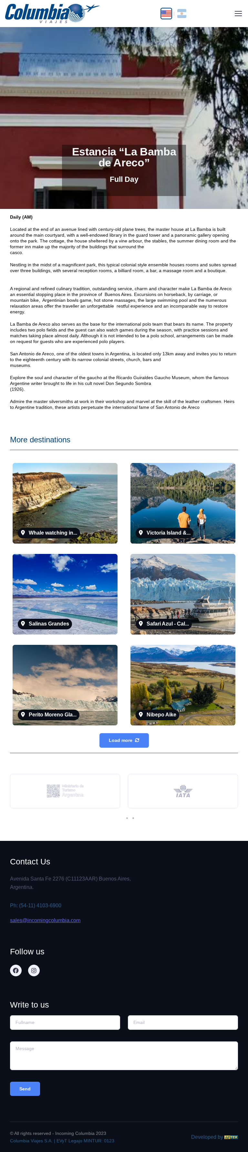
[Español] (181, 13)
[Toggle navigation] (238, 13)
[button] (118, 818)
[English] (166, 13)
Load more (120, 740)
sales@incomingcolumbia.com (45, 920)
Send (25, 1088)
